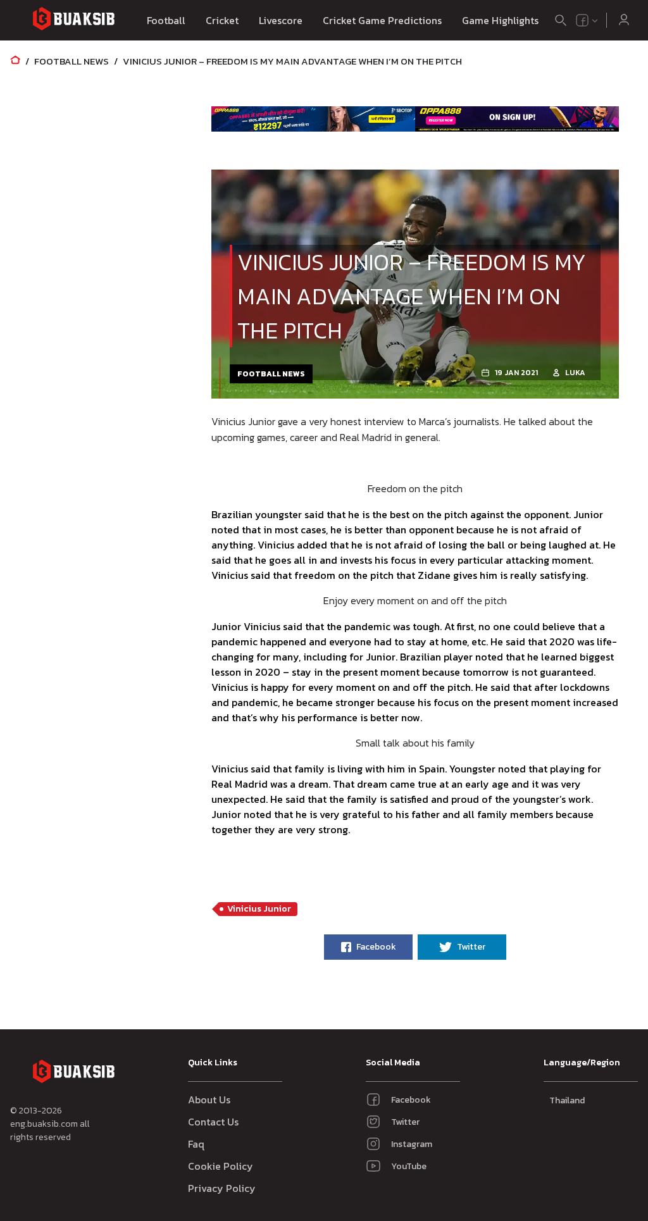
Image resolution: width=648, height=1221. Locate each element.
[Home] (15, 61)
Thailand (567, 1100)
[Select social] (587, 20)
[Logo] (73, 20)
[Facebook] (582, 20)
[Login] (624, 20)
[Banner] (313, 119)
